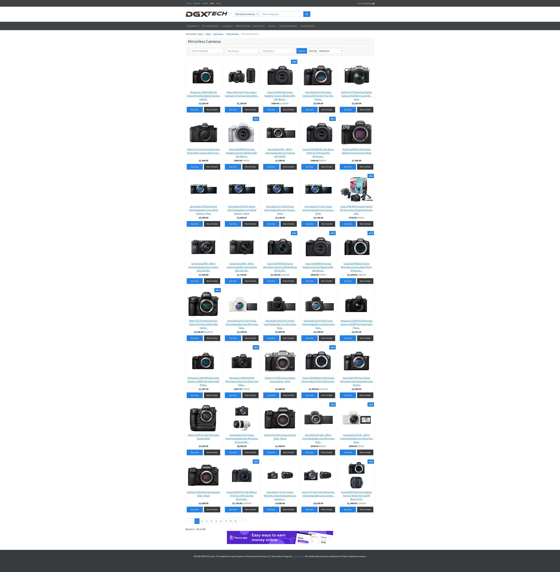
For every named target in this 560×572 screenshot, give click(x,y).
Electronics (258, 25)
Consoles (227, 25)
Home (189, 3)
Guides (205, 3)
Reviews (197, 3)
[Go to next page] (240, 519)
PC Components (210, 25)
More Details (212, 109)
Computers (192, 25)
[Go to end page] (243, 519)
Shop (212, 3)
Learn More (298, 556)
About (218, 3)
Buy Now (194, 109)
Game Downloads (288, 25)
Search (301, 50)
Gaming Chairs (308, 25)
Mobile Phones (243, 25)
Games (271, 25)
